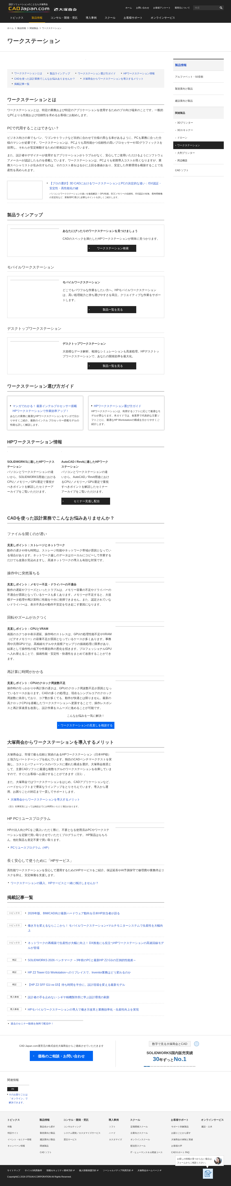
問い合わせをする (190, 287)
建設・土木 (206, 1126)
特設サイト (13, 1133)
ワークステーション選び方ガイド (97, 73)
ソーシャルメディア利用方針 (117, 1170)
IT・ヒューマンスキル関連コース (146, 1152)
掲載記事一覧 (21, 83)
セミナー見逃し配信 (87, 501)
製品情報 (37, 17)
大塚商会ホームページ (148, 1170)
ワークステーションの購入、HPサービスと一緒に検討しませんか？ (55, 883)
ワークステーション (188, 145)
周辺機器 (182, 160)
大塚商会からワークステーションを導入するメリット (113, 78)
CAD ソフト (182, 170)
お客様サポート (133, 17)
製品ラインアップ (60, 73)
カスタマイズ (115, 1139)
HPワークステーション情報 (139, 73)
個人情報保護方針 (87, 1170)
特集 (10, 1126)
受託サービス (70, 1139)
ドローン (182, 137)
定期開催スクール (139, 1126)
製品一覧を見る (113, 309)
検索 (221, 7)
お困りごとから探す (181, 1133)
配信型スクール (138, 1146)
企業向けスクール (139, 1133)
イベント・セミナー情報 (19, 1139)
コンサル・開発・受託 (64, 17)
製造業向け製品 (184, 88)
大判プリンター (186, 152)
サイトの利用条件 (33, 1170)
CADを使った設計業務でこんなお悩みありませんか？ (44, 78)
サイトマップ (13, 1170)
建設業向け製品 (184, 100)
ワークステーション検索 (113, 248)
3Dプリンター (185, 122)
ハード (112, 1133)
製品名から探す (47, 1126)
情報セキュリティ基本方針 (60, 1170)
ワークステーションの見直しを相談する (87, 725)
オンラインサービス (163, 17)
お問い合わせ (142, 8)
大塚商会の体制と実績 (182, 1139)
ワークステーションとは (28, 73)
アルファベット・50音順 (189, 76)
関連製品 (180, 112)
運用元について (182, 8)
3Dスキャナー (185, 130)
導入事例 (91, 17)
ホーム (128, 8)
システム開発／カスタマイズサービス (82, 1133)
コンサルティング (72, 1126)
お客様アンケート (162, 8)
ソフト (112, 1126)
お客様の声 (176, 1146)
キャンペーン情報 (16, 1146)
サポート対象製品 (180, 1126)
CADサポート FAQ (180, 1152)
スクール (110, 17)
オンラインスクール (140, 1139)
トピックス (16, 17)
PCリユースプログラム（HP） (31, 847)
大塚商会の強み (188, 295)
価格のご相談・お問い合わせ (61, 1056)
